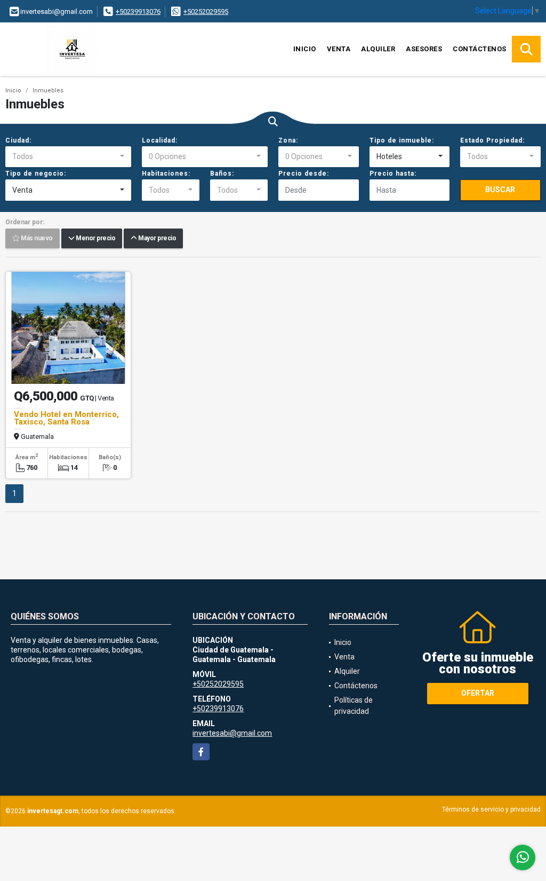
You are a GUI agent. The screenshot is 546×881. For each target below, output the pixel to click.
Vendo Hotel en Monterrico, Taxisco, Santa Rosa (66, 418)
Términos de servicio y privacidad (491, 809)
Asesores (424, 49)
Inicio (304, 49)
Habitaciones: (166, 173)
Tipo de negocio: (35, 173)
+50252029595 (205, 11)
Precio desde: (303, 173)
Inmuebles (48, 90)
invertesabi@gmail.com (232, 733)
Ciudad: (18, 140)
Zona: (288, 140)
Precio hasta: (393, 173)
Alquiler (378, 49)
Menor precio (94, 238)
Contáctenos (480, 49)
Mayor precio (156, 238)
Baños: (222, 173)
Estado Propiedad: (492, 140)
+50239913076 (138, 11)
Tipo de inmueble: (402, 140)
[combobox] (68, 157)
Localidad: (160, 140)
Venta (339, 49)
